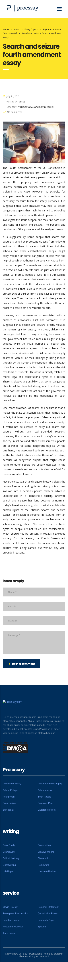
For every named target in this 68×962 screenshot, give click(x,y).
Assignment (9, 796)
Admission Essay (12, 783)
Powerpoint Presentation (15, 913)
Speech (42, 926)
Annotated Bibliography (50, 783)
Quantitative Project (48, 913)
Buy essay (8, 809)
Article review (45, 790)
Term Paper (9, 933)
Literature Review (47, 871)
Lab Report (8, 871)
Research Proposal (13, 926)
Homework (43, 865)
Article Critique (10, 790)
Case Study (9, 845)
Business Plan (45, 803)
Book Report (44, 796)
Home (6, 29)
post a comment (23, 664)
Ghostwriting (9, 865)
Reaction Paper (11, 920)
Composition (44, 845)
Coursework (9, 851)
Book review (9, 803)
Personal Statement (48, 907)
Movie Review (10, 907)
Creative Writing (46, 851)
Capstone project (46, 809)
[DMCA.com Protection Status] (15, 747)
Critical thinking (11, 858)
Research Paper (46, 920)
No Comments (14, 112)
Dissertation (44, 858)
